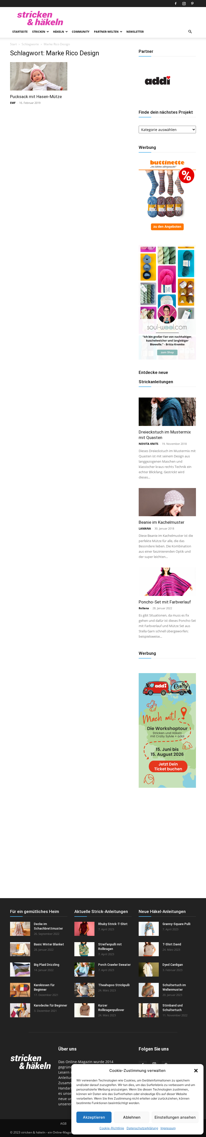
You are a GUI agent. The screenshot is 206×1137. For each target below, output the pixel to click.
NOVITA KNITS (148, 444)
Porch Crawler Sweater (114, 965)
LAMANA (145, 528)
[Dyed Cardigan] (149, 970)
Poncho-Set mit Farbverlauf (165, 601)
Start (13, 44)
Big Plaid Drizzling (46, 965)
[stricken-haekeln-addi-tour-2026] (167, 786)
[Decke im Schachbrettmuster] (20, 929)
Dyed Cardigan (173, 965)
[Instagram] (184, 3)
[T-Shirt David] (149, 949)
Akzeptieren (94, 1117)
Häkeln (58, 31)
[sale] (167, 232)
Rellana (144, 608)
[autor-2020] (157, 98)
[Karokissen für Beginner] (20, 990)
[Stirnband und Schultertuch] (149, 1010)
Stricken (38, 31)
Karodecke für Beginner (50, 1005)
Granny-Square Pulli (176, 924)
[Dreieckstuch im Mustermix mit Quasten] (167, 412)
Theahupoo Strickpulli (114, 985)
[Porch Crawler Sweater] (84, 970)
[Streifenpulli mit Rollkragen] (84, 949)
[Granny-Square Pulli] (149, 929)
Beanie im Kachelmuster (161, 522)
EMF (13, 103)
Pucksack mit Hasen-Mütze (36, 96)
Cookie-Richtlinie (111, 1128)
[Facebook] (175, 3)
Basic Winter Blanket (49, 944)
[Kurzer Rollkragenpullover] (84, 1010)
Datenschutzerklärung (142, 1128)
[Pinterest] (192, 3)
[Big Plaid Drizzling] (20, 970)
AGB (63, 1123)
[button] (195, 1070)
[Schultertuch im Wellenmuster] (149, 990)
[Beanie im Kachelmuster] (167, 502)
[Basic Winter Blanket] (20, 949)
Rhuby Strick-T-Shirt (113, 924)
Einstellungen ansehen (175, 1117)
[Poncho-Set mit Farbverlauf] (167, 581)
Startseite (20, 31)
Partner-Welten (106, 31)
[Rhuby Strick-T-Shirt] (84, 929)
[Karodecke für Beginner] (20, 1010)
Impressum (168, 1128)
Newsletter (135, 31)
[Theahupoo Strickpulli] (84, 990)
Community (80, 31)
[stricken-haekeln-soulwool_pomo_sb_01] (167, 358)
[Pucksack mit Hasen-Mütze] (38, 76)
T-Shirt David (172, 944)
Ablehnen (131, 1117)
